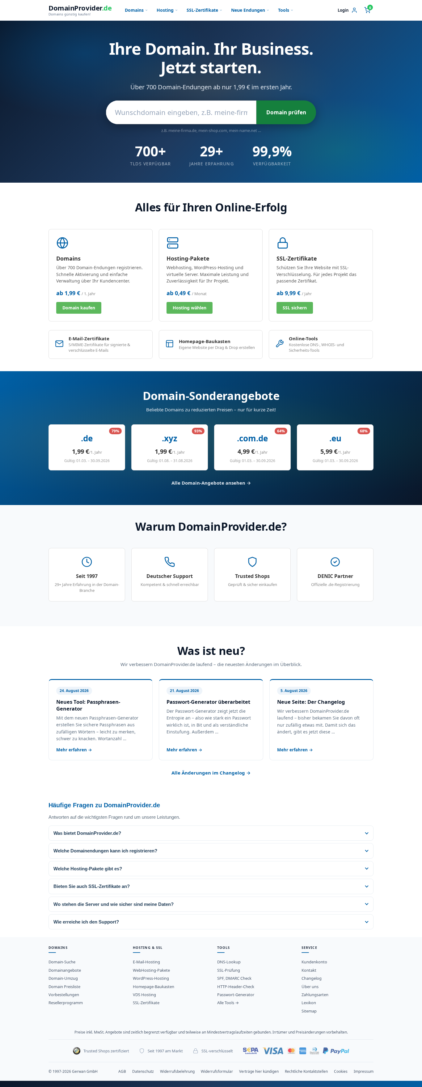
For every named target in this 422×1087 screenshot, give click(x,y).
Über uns (310, 986)
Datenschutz (143, 1071)
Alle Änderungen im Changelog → (211, 773)
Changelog (312, 978)
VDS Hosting (144, 994)
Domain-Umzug (63, 978)
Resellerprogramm (66, 1002)
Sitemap (309, 1011)
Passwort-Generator (235, 994)
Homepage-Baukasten (153, 986)
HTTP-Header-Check (235, 986)
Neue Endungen (248, 10)
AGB (122, 1071)
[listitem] (211, 833)
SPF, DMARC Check (234, 978)
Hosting (165, 10)
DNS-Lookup (229, 962)
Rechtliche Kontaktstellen (306, 1071)
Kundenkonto (314, 962)
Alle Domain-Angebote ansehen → (211, 483)
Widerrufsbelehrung (177, 1071)
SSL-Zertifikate (202, 10)
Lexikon (309, 1002)
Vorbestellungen (64, 994)
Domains (134, 10)
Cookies (341, 1071)
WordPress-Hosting (151, 978)
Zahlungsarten (315, 994)
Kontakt (309, 970)
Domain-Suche (62, 962)
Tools (283, 10)
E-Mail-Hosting (146, 962)
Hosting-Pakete (188, 258)
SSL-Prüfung (228, 970)
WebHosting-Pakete (151, 970)
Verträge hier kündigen (259, 1071)
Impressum (363, 1071)
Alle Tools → (228, 1002)
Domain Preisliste (64, 986)
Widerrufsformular (217, 1071)
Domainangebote (65, 970)
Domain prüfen (286, 112)
